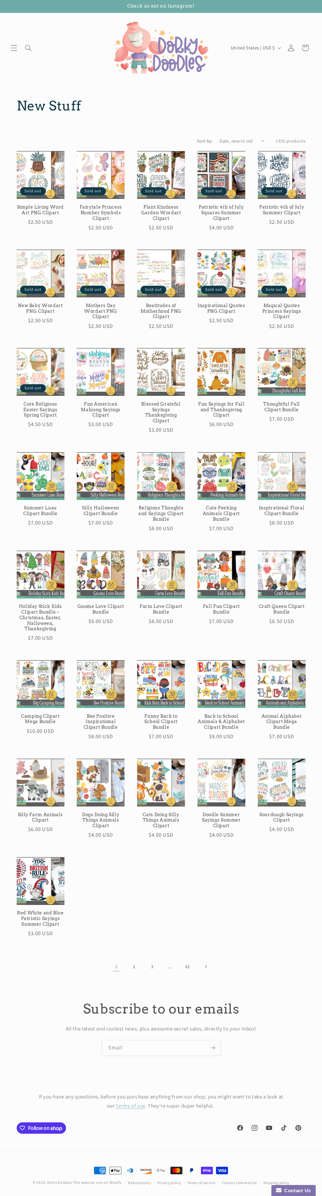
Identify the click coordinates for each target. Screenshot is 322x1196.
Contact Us (296, 1190)
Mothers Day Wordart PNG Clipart (100, 311)
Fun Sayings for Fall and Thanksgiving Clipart (221, 409)
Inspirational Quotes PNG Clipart (221, 308)
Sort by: (205, 141)
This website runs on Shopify (97, 1182)
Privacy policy (169, 1182)
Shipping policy (276, 1182)
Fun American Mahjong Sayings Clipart (100, 409)
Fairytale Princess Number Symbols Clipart (101, 213)
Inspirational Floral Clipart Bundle (282, 510)
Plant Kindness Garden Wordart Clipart (161, 213)
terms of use (130, 1105)
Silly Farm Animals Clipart (40, 817)
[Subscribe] (213, 1047)
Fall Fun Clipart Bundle (221, 609)
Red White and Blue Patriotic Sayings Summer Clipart (40, 918)
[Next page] (205, 966)
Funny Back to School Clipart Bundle (161, 722)
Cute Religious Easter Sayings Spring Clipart (40, 409)
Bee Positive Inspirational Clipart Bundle (101, 722)
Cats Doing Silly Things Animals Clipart (161, 820)
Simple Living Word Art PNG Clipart (40, 210)
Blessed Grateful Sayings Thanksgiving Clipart (160, 412)
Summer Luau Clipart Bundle (40, 510)
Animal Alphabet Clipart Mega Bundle (282, 722)
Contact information (239, 1182)
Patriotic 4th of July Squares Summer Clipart (221, 213)
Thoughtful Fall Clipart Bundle (281, 406)
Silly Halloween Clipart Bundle (100, 510)
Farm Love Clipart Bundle (161, 609)
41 (187, 966)
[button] (14, 48)
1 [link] (116, 966)
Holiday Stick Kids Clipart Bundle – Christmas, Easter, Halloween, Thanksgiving (40, 617)
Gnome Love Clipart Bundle (100, 609)
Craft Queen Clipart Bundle (282, 609)
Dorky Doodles (59, 1182)
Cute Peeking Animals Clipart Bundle (221, 513)
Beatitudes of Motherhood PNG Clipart (161, 311)
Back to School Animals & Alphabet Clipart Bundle (221, 722)
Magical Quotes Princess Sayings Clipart (281, 311)
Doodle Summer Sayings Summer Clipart (221, 820)
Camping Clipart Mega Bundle (40, 719)
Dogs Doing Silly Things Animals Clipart (100, 820)
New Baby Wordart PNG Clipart (40, 308)
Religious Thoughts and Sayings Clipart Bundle (161, 513)
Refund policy (139, 1182)
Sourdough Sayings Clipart (281, 817)
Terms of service (201, 1182)
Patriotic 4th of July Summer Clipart (281, 210)
